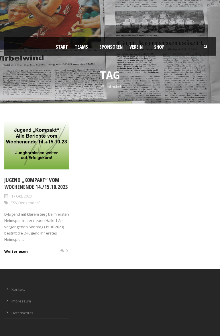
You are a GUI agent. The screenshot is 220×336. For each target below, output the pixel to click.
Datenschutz (22, 312)
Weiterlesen (16, 251)
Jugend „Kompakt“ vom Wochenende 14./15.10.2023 (36, 183)
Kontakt (18, 289)
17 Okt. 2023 (21, 196)
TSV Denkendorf (25, 202)
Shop (159, 47)
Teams (81, 47)
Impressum (21, 301)
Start (62, 47)
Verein (136, 47)
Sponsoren (111, 47)
